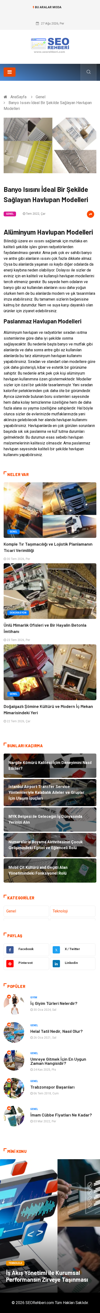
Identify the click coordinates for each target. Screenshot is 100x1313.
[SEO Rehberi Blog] (50, 45)
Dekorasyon (18, 612)
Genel (40, 97)
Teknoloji (60, 911)
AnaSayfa (18, 97)
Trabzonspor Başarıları (52, 1087)
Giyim (33, 997)
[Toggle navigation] (10, 72)
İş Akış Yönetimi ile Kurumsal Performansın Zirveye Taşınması (47, 1276)
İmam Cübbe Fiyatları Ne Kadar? (61, 1114)
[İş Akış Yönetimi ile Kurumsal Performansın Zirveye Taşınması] (50, 1226)
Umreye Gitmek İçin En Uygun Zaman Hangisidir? (58, 1061)
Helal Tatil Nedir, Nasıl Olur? (56, 1031)
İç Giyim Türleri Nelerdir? (53, 1003)
